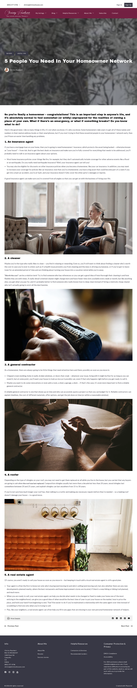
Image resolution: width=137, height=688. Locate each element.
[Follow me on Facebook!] (5, 672)
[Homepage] (17, 13)
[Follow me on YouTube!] (13, 672)
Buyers (9, 53)
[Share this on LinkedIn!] (121, 618)
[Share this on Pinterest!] (125, 618)
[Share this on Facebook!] (113, 618)
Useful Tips (21, 53)
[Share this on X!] (117, 618)
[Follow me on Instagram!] (9, 672)
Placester (129, 686)
